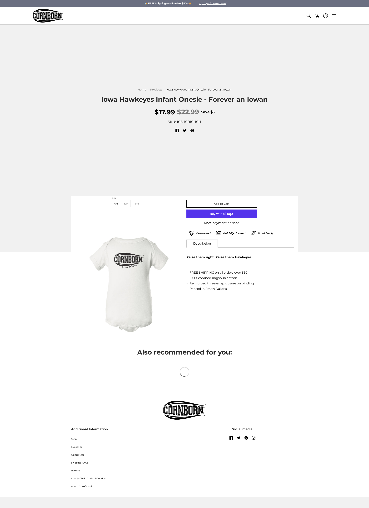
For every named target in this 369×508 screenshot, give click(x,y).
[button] (308, 15)
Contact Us (77, 454)
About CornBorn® (81, 486)
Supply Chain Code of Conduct (89, 478)
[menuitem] (308, 15)
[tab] (202, 244)
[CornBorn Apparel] (48, 15)
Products (156, 89)
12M (126, 203)
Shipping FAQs (79, 462)
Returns (75, 470)
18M (136, 203)
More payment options (221, 223)
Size (114, 198)
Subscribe (76, 446)
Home (142, 89)
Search (75, 439)
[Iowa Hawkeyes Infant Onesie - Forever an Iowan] (129, 285)
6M (116, 203)
